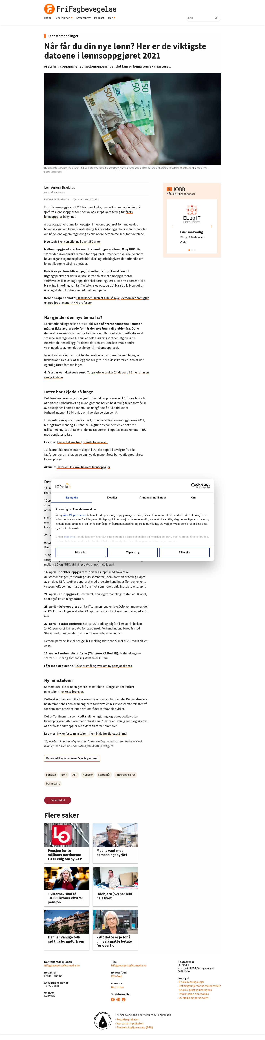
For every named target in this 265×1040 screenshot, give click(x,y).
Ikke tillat (80, 552)
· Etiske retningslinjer (191, 982)
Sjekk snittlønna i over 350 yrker (79, 241)
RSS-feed (116, 976)
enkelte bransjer (72, 691)
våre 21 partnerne (74, 515)
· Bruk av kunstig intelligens (195, 990)
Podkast (99, 18)
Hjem (47, 18)
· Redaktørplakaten (127, 1020)
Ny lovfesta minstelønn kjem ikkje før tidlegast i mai (92, 733)
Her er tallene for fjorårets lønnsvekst (82, 442)
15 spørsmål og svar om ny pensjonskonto (103, 666)
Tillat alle (184, 552)
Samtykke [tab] (71, 497)
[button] (211, 226)
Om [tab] (193, 497)
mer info (69, 536)
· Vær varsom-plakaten (129, 1024)
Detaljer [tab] (112, 497)
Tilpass (130, 552)
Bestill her (117, 987)
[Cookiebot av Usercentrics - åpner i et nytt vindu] (194, 485)
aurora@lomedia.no (54, 192)
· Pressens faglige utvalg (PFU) (134, 1028)
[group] (192, 226)
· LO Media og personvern (193, 998)
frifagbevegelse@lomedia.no (62, 966)
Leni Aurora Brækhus (59, 187)
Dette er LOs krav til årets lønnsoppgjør (83, 467)
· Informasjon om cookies (193, 994)
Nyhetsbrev (83, 18)
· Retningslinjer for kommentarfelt (199, 986)
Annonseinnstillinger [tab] (153, 497)
